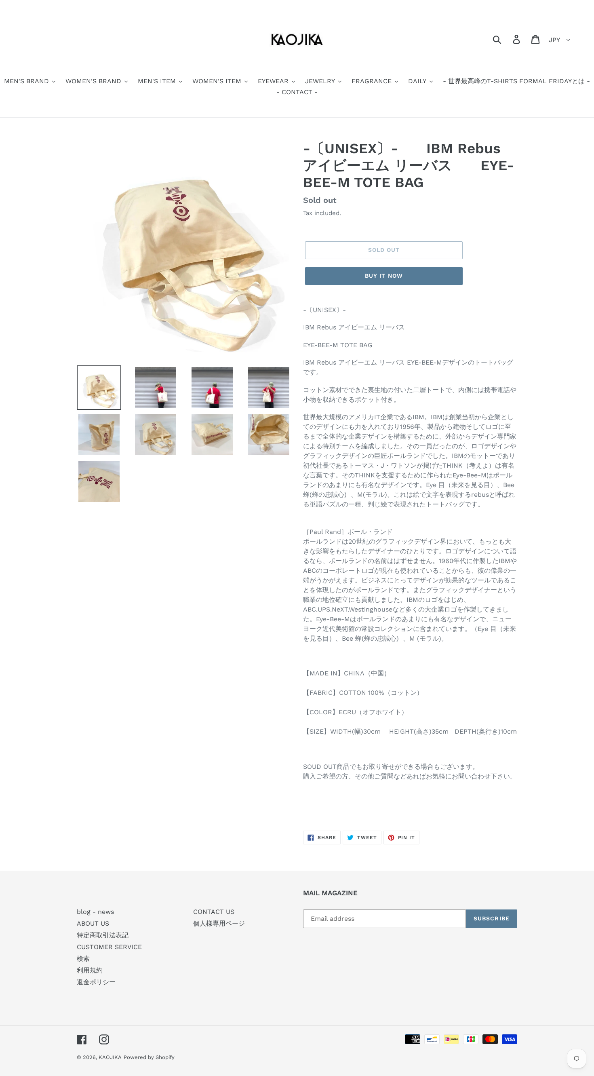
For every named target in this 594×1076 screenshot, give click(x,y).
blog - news (95, 912)
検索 (83, 958)
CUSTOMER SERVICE (109, 947)
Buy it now (384, 275)
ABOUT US (93, 923)
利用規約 (90, 970)
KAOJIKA (110, 1057)
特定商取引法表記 (102, 935)
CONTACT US (213, 912)
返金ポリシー (96, 982)
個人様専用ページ (219, 923)
